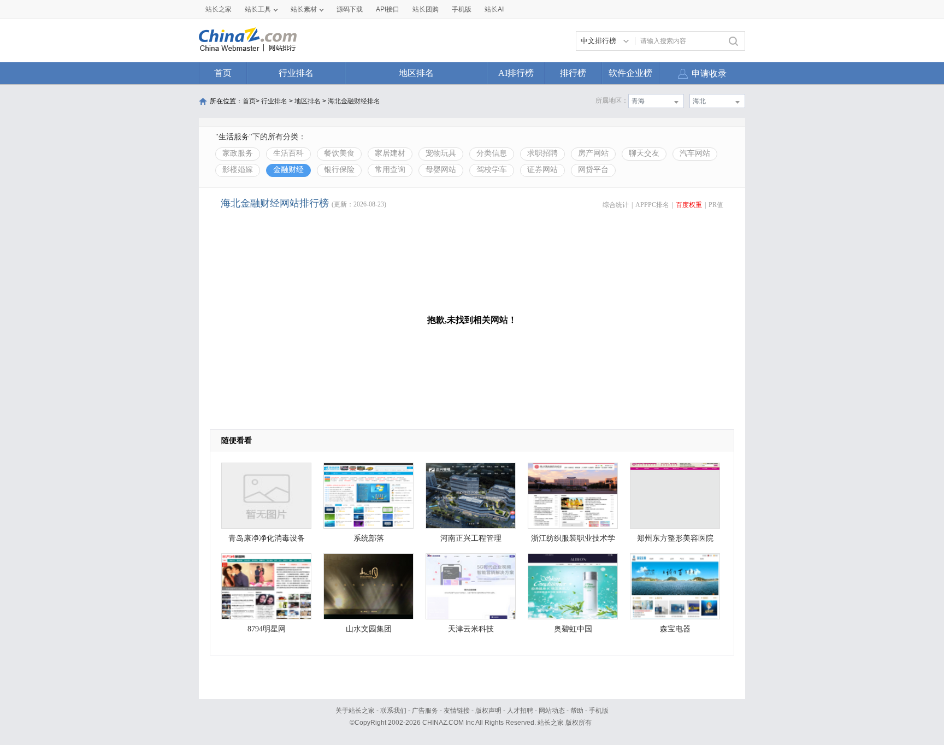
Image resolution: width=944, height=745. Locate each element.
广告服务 (425, 710)
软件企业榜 (630, 73)
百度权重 (689, 205)
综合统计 (616, 205)
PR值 (716, 205)
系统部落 (368, 538)
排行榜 (573, 73)
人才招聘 (520, 710)
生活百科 (288, 153)
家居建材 (390, 153)
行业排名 (296, 73)
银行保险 (339, 169)
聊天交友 (644, 153)
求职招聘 (542, 153)
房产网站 (593, 153)
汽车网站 (695, 153)
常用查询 (390, 169)
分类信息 (491, 153)
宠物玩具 (441, 153)
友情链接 (457, 710)
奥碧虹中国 (573, 629)
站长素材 (304, 9)
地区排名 (416, 73)
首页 (223, 73)
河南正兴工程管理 (471, 538)
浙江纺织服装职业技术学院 (573, 541)
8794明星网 (266, 629)
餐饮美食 (339, 153)
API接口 (387, 9)
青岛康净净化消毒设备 (266, 538)
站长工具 (258, 9)
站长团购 (425, 9)
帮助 (576, 710)
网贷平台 (593, 169)
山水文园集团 (369, 629)
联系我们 (393, 710)
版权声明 (488, 710)
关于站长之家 (355, 710)
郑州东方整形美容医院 (675, 538)
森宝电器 (675, 629)
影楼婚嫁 (237, 169)
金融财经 (288, 169)
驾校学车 (491, 169)
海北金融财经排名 (354, 101)
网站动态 (552, 710)
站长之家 (218, 9)
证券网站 (542, 169)
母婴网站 (441, 169)
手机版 (599, 710)
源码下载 (350, 9)
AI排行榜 (516, 73)
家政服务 (237, 153)
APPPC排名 (652, 205)
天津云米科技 (471, 629)
